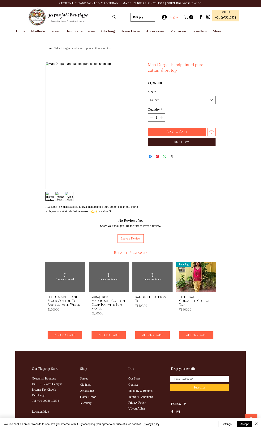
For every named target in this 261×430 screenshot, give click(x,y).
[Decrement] (151, 117)
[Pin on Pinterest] (157, 156)
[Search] (114, 17)
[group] (130, 302)
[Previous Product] (39, 277)
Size (152, 92)
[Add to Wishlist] (212, 132)
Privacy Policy (151, 424)
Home (49, 48)
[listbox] (142, 17)
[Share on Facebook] (150, 156)
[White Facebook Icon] (172, 412)
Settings (227, 424)
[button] (142, 17)
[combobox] (182, 100)
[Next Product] (222, 277)
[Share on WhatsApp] (164, 156)
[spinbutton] (156, 117)
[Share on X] (172, 156)
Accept (244, 424)
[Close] (256, 424)
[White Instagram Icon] (178, 412)
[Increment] (162, 117)
